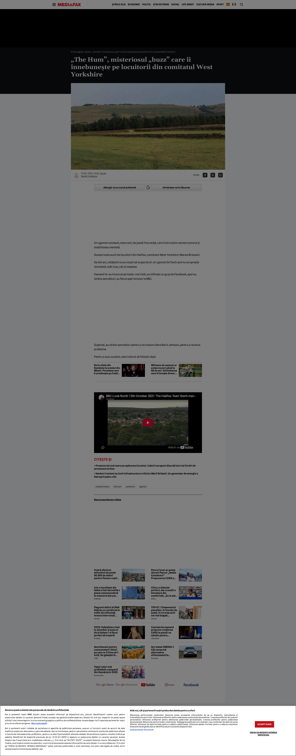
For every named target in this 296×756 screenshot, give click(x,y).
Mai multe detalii (39, 723)
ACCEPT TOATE (264, 724)
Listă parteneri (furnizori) (142, 730)
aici (52, 740)
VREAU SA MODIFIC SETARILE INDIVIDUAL (263, 733)
